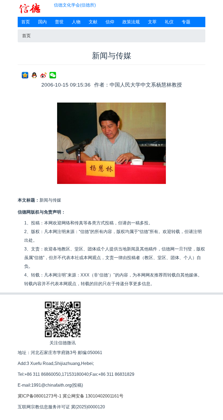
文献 (93, 22)
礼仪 (169, 22)
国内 (42, 22)
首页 (25, 22)
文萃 (152, 22)
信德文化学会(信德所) (75, 5)
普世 (59, 22)
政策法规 (131, 22)
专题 (186, 22)
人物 (76, 22)
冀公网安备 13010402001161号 (93, 396)
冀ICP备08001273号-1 (39, 396)
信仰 (110, 22)
